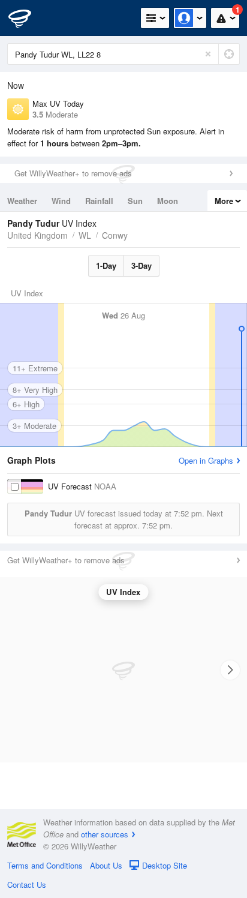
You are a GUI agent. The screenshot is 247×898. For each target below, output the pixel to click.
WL (85, 235)
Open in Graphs (206, 460)
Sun (135, 200)
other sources (104, 834)
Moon (167, 200)
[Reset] (208, 54)
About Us (106, 865)
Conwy (115, 235)
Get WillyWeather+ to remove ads (73, 173)
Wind (61, 200)
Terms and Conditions (45, 865)
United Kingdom (37, 235)
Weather (22, 200)
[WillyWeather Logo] (27, 18)
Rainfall (99, 200)
